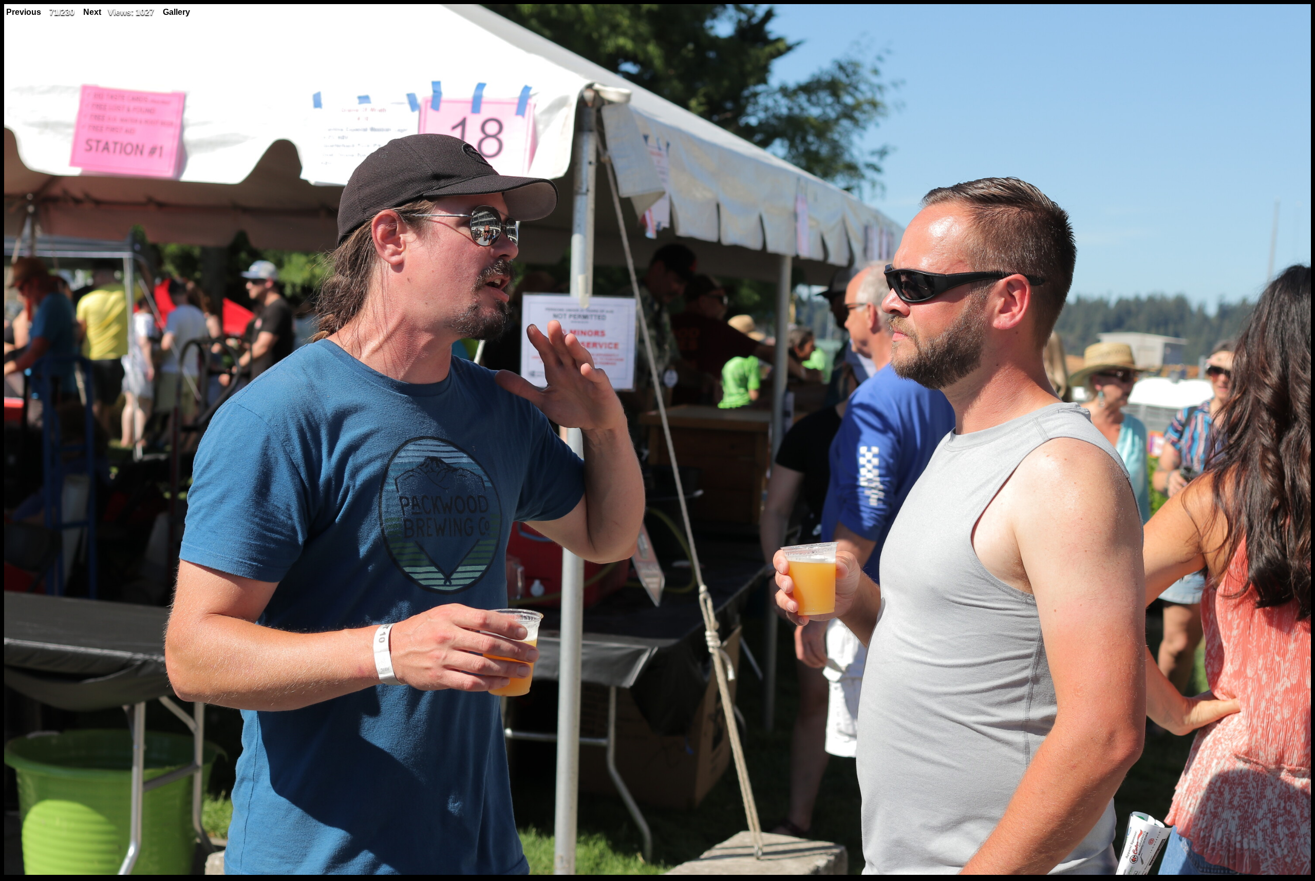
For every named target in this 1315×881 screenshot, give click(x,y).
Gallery (176, 12)
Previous (23, 12)
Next (92, 12)
